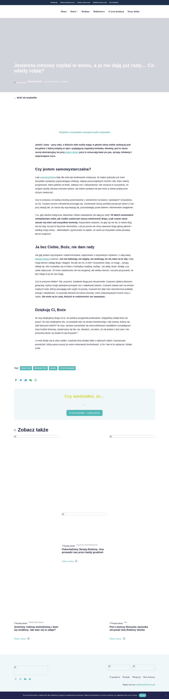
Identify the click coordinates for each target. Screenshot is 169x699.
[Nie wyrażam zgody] (166, 695)
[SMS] (31, 380)
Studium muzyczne (100, 2)
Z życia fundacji (116, 11)
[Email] (26, 380)
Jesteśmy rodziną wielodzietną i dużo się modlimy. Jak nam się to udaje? (36, 633)
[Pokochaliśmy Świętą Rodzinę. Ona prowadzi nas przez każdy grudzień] (84, 528)
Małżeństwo (99, 11)
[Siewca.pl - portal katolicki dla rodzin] (29, 11)
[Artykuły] (30, 679)
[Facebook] (16, 380)
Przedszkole (114, 2)
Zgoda (142, 695)
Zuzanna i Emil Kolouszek (86, 545)
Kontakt (126, 677)
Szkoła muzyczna (83, 2)
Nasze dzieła (133, 11)
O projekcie (115, 677)
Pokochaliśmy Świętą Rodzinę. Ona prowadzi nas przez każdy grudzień (83, 555)
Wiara (53, 368)
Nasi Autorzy (149, 677)
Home (64, 11)
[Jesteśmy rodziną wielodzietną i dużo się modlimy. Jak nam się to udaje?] (36, 527)
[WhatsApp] (35, 380)
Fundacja (54, 2)
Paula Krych (35, 81)
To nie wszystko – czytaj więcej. (84, 413)
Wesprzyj (136, 677)
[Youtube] (25, 679)
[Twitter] (21, 380)
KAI (125, 622)
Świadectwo (40, 368)
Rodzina (86, 11)
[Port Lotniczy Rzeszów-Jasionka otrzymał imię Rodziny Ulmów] (132, 527)
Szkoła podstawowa (67, 2)
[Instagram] (20, 679)
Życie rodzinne (67, 368)
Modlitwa (26, 368)
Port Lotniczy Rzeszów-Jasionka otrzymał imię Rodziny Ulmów (129, 633)
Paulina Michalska (35, 622)
